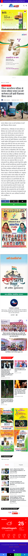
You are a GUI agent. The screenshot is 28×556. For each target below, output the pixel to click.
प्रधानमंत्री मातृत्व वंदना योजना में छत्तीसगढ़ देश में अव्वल (20, 370)
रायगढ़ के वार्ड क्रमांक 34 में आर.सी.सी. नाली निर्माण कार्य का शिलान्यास (17, 483)
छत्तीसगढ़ (8, 85)
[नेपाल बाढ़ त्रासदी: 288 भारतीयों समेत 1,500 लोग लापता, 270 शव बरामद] (5, 477)
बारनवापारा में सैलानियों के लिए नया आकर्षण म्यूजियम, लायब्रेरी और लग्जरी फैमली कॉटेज (7, 401)
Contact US (16, 547)
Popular (21, 465)
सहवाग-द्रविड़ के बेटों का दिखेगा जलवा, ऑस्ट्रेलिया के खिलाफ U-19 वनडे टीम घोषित (17, 470)
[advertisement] (14, 228)
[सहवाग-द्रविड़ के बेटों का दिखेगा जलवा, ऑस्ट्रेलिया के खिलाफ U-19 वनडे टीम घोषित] (5, 471)
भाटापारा (7, 82)
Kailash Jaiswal (6, 100)
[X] (15, 315)
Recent (7, 465)
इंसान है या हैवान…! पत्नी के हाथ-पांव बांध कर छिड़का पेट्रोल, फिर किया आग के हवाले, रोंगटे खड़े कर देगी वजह (20, 392)
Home (3, 82)
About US (11, 547)
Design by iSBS (23, 544)
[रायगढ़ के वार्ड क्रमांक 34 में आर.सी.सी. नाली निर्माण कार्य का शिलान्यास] (5, 483)
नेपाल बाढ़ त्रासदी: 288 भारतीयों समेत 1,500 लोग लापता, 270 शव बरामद (18, 476)
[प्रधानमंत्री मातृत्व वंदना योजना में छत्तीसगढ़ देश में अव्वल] (21, 363)
